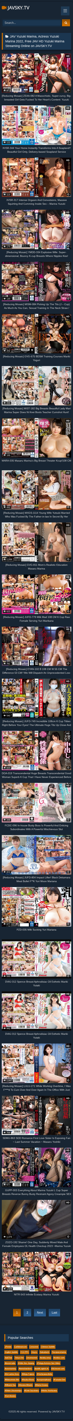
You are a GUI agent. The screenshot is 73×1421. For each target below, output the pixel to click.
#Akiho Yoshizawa (49, 1390)
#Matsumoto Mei (12, 1379)
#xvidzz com (59, 1357)
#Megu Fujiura (28, 1374)
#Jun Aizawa (10, 1396)
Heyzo (34, 1352)
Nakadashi (44, 1352)
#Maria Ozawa (41, 1385)
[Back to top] (62, 1410)
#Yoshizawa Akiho (44, 1374)
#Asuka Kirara (28, 1379)
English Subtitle (11, 1352)
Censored (34, 1347)
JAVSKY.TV (17, 7)
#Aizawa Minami (25, 1385)
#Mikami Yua (10, 1385)
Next (40, 1312)
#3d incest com (57, 1368)
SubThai (8, 1357)
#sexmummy (10, 1368)
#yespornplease (44, 1379)
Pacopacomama (59, 1352)
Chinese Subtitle (48, 1347)
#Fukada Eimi (59, 1379)
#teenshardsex (25, 1368)
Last (54, 1312)
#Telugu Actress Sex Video (48, 1363)
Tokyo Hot (19, 1357)
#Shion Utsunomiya (13, 1390)
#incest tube (10, 1363)
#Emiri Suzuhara (31, 1390)
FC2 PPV (25, 1352)
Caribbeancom (20, 1347)
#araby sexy (45, 1357)
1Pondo (8, 1347)
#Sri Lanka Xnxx (12, 1374)
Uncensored (31, 1357)
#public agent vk (42, 1368)
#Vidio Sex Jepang (26, 1363)
